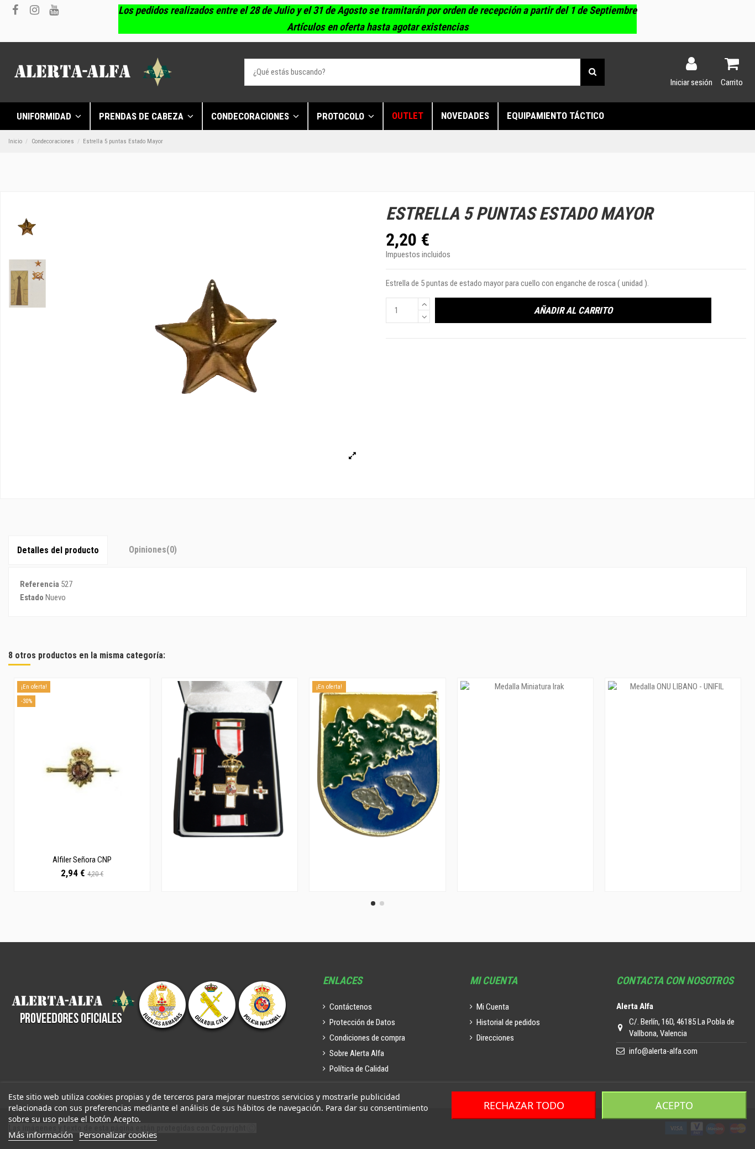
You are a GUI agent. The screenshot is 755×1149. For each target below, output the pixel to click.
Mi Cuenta (492, 1007)
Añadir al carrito (573, 310)
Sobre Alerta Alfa (356, 1053)
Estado (32, 597)
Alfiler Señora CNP (82, 860)
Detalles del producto (58, 550)
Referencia (39, 584)
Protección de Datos (362, 1022)
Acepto (674, 1105)
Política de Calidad (359, 1069)
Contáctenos (350, 1007)
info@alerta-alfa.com (663, 1051)
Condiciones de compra (367, 1038)
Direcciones (495, 1038)
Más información (40, 1134)
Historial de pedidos (508, 1022)
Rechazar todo (524, 1105)
